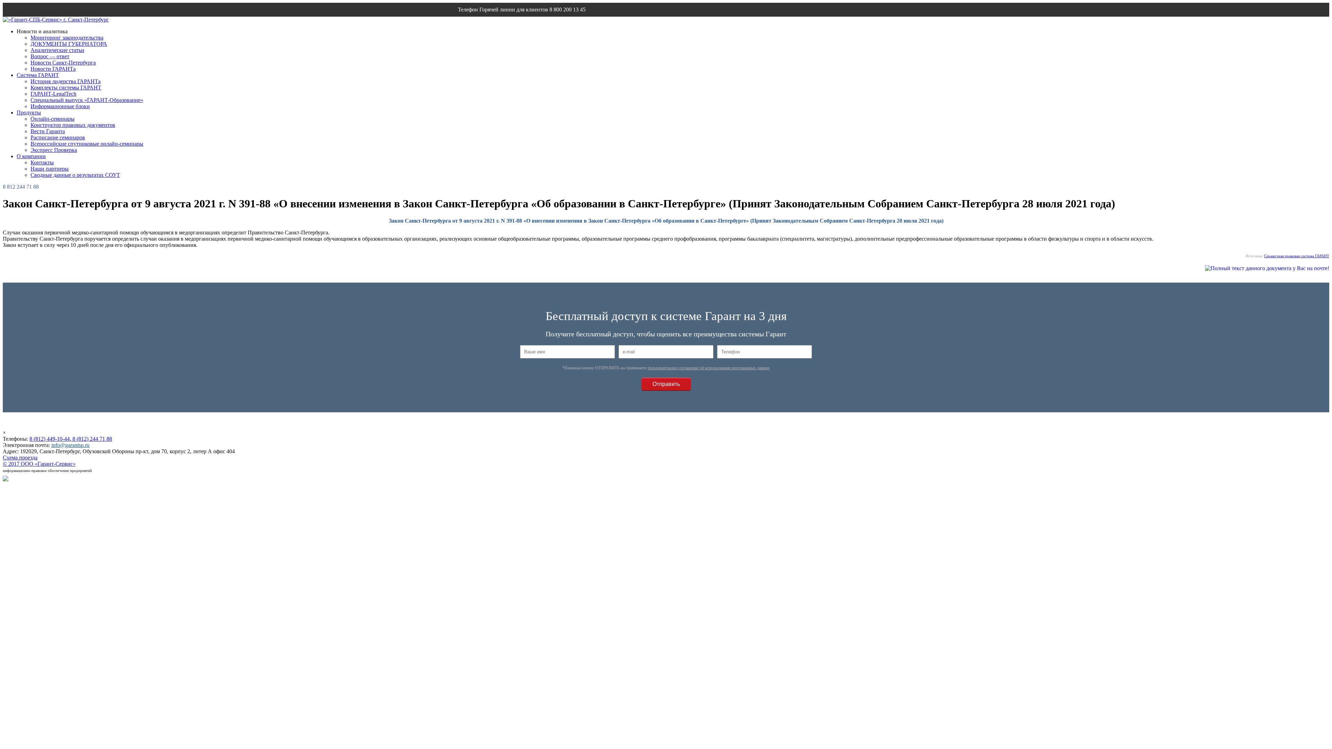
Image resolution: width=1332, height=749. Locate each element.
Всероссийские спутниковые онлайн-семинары (87, 144)
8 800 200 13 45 (567, 9)
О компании (31, 156)
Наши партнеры (50, 169)
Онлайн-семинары (53, 119)
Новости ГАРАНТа (53, 69)
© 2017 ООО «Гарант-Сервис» (39, 464)
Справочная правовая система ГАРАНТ (1296, 256)
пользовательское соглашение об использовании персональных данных (709, 367)
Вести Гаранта (48, 131)
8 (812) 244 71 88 (91, 439)
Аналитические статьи (57, 50)
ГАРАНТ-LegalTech (53, 94)
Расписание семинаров (58, 137)
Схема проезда (20, 457)
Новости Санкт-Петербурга (63, 63)
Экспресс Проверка (54, 150)
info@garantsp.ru (491, 23)
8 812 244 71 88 (21, 187)
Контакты (42, 162)
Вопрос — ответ (50, 56)
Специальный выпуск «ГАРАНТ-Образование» (87, 100)
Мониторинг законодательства (67, 38)
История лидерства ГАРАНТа (66, 81)
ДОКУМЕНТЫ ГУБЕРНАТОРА (69, 44)
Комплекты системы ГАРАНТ (66, 88)
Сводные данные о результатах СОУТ (75, 175)
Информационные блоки (60, 106)
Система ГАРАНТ (38, 75)
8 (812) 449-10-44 (49, 439)
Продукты (29, 112)
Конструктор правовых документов (73, 125)
